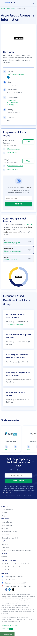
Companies (11, 8)
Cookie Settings (7, 634)
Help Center (5, 547)
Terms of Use (29, 488)
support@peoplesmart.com (14, 576)
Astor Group (30, 224)
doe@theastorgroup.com (12, 243)
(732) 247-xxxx (11, 100)
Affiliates (4, 512)
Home (3, 8)
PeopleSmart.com (8, 493)
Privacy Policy (9, 491)
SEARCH (18, 204)
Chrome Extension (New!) (9, 538)
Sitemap (4, 556)
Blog (3, 516)
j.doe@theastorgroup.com (12, 251)
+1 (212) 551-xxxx (12, 153)
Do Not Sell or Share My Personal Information (16, 550)
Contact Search (6, 522)
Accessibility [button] (5, 629)
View (28, 141)
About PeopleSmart (8, 509)
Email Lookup (6, 535)
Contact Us (5, 544)
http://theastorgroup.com (15, 74)
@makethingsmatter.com (15, 166)
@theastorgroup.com (13, 149)
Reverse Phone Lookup (9, 531)
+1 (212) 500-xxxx (12, 170)
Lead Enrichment (7, 525)
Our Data (4, 528)
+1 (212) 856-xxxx (12, 102)
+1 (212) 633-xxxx (12, 105)
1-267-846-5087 (10, 579)
